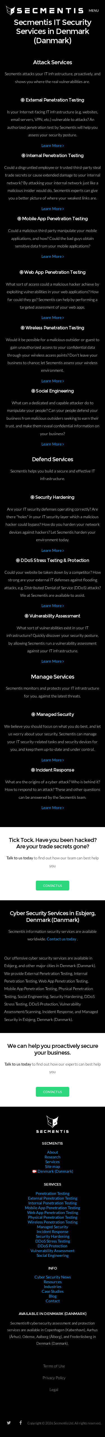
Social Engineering (53, 1255)
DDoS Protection (52, 1245)
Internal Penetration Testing (52, 1202)
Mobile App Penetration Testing (52, 1207)
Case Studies (53, 1291)
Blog (53, 1296)
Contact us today (62, 938)
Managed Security (52, 1226)
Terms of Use (54, 1365)
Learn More (51, 145)
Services (52, 1161)
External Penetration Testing (52, 1198)
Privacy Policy (54, 1377)
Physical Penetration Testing (52, 1217)
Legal (54, 1389)
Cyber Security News (52, 1277)
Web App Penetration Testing (52, 1212)
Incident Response (52, 1231)
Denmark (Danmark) (55, 1171)
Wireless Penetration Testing (53, 1222)
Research (52, 1156)
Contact (53, 1300)
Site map (52, 1166)
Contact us (52, 885)
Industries (52, 1286)
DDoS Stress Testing (52, 1241)
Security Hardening (52, 1236)
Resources (53, 1281)
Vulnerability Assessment (52, 1250)
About (52, 1152)
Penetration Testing (52, 1193)
